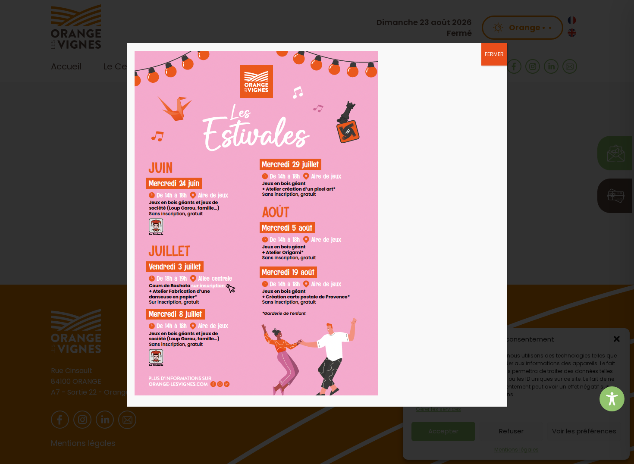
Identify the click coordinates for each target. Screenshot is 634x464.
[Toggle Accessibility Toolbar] (612, 399)
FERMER (494, 54)
